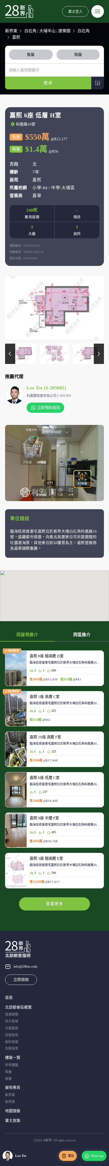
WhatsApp (97, 1156)
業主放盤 (12, 1121)
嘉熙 (16, 37)
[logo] (19, 11)
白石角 (84, 31)
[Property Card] (54, 670)
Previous (10, 354)
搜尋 (48, 83)
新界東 (11, 31)
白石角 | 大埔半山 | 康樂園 (47, 31)
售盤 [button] (30, 55)
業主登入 (75, 11)
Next (99, 354)
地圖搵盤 (12, 1111)
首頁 (9, 998)
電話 (71, 1156)
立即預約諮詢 (48, 408)
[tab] (32, 55)
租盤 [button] (78, 55)
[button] (97, 83)
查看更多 (54, 904)
